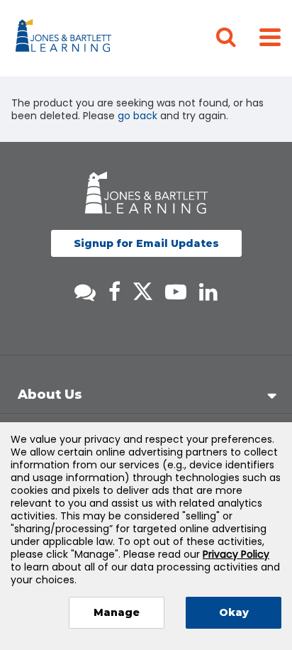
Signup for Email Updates (146, 243)
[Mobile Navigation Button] (270, 36)
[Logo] (66, 38)
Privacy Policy (236, 554)
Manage (117, 612)
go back (137, 116)
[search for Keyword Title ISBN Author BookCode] (237, 38)
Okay (234, 612)
